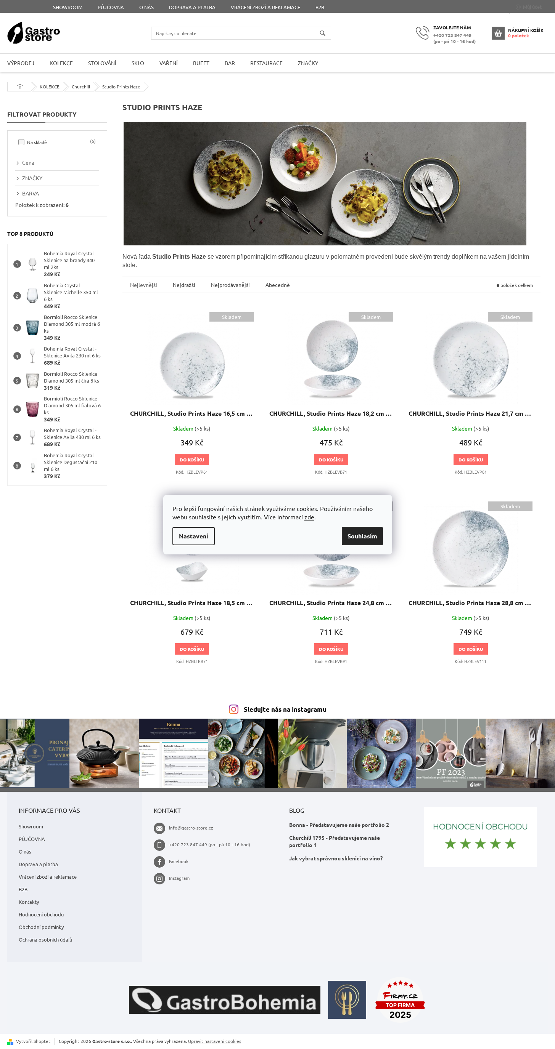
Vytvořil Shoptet (33, 1041)
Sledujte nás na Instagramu (285, 709)
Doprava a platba (192, 7)
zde (309, 516)
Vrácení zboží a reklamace (265, 7)
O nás (146, 7)
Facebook (178, 861)
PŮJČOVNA (111, 7)
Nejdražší (184, 284)
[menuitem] (61, 63)
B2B (319, 7)
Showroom (67, 7)
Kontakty (29, 901)
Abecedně (277, 284)
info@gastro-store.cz (191, 828)
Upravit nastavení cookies (214, 1041)
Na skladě (60, 141)
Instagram (179, 878)
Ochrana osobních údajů (45, 939)
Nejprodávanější (230, 284)
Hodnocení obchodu (41, 914)
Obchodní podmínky (41, 927)
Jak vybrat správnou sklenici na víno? (336, 858)
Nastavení (193, 536)
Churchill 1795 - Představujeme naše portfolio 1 (334, 841)
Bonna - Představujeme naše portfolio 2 (339, 824)
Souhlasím (362, 536)
